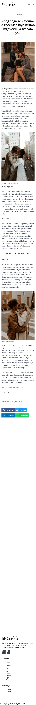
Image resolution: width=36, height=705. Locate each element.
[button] (29, 4)
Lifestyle (19, 14)
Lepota (8, 668)
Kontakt (8, 689)
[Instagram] (4, 652)
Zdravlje (8, 665)
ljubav (17, 402)
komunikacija (8, 402)
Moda (7, 671)
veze (22, 402)
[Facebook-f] (8, 652)
